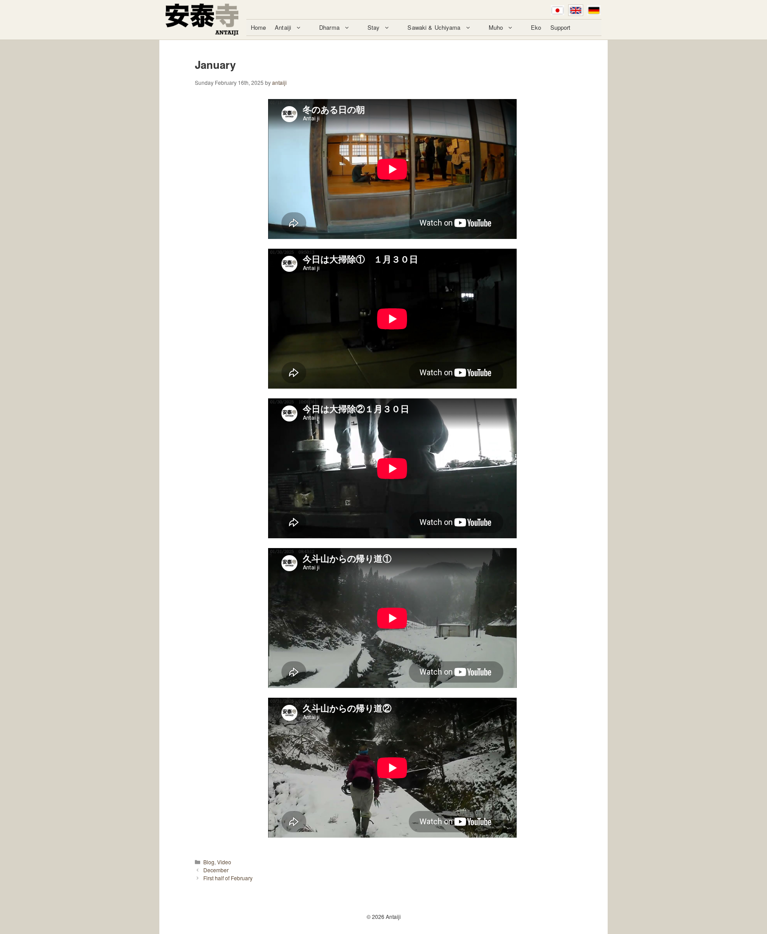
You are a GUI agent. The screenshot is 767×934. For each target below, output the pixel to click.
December (216, 870)
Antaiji (283, 27)
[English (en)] (575, 10)
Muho (496, 27)
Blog (208, 862)
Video (224, 862)
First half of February (228, 878)
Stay (374, 27)
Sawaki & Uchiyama (433, 27)
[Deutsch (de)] (593, 10)
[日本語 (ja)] (557, 10)
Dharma (329, 27)
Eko (536, 27)
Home (258, 27)
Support (560, 27)
